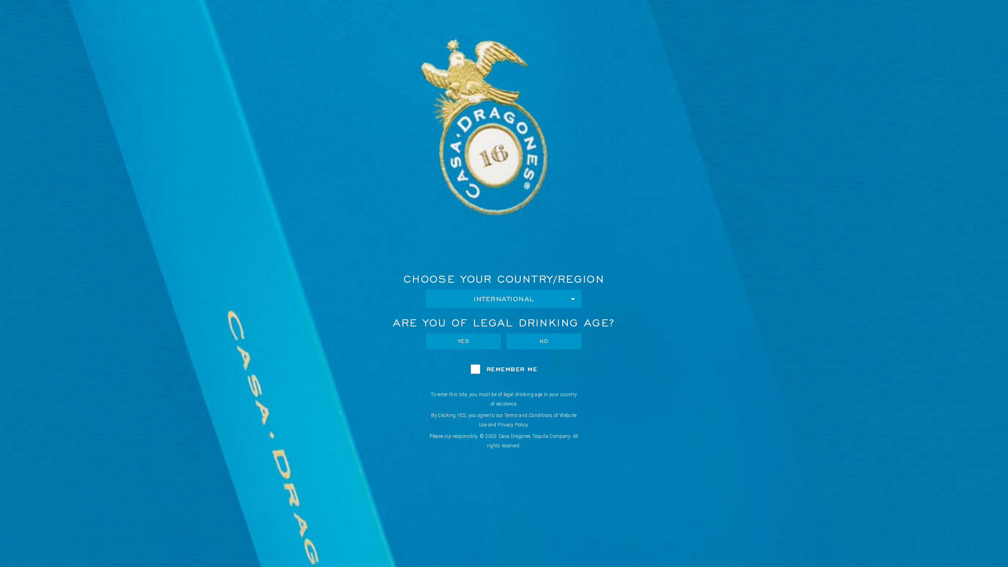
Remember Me (512, 369)
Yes (464, 341)
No (544, 341)
